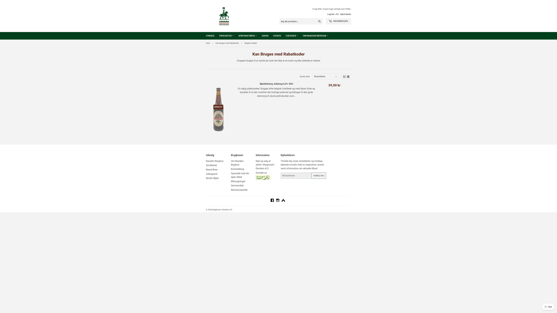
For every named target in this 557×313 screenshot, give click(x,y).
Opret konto (345, 14)
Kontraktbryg (247, 35)
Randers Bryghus (214, 161)
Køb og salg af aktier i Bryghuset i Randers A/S (265, 165)
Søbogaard (211, 174)
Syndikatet (211, 165)
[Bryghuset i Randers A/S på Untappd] (283, 201)
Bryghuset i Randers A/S (222, 210)
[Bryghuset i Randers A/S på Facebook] (272, 201)
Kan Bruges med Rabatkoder (227, 43)
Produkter (225, 35)
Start (208, 43)
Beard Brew (212, 169)
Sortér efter (305, 76)
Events (277, 35)
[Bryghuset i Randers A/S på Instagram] (278, 201)
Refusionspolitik (239, 190)
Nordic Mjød (212, 178)
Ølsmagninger (238, 181)
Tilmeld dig (318, 176)
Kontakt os (261, 172)
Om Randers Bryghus (315, 35)
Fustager (291, 35)
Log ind (330, 14)
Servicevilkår (237, 185)
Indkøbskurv (340, 21)
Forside (210, 35)
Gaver (265, 35)
